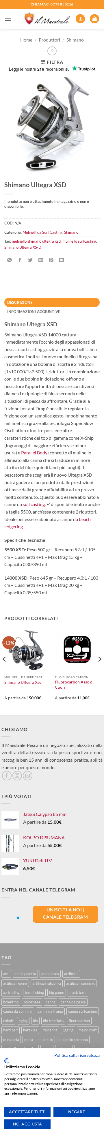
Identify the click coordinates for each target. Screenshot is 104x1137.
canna (50, 1002)
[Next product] (51, 50)
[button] (7, 19)
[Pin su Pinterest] (51, 260)
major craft (88, 1030)
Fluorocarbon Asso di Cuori (74, 685)
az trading (11, 992)
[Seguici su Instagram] (17, 775)
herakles (30, 1030)
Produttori (49, 39)
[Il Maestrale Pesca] (47, 19)
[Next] (99, 670)
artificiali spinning (80, 983)
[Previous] (4, 670)
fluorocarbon (79, 1020)
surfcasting (34, 504)
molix (28, 1039)
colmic (8, 1020)
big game (56, 992)
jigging (68, 1030)
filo (35, 1020)
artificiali (71, 973)
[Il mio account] (80, 19)
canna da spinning (17, 1011)
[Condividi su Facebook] (20, 260)
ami (6, 973)
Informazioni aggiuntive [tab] (33, 311)
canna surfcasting (82, 1011)
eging (23, 1020)
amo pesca (50, 973)
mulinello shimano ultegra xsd (36, 241)
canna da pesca (73, 1002)
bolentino (10, 1002)
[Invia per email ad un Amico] (41, 260)
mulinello (45, 1039)
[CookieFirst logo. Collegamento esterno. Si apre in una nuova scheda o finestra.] (6, 1060)
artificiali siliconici (46, 983)
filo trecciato (53, 1020)
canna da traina (50, 1011)
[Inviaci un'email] (27, 775)
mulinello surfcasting (79, 241)
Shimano (75, 39)
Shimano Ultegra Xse (22, 682)
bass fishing (34, 992)
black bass (77, 992)
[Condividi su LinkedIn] (61, 260)
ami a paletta (25, 973)
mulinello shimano (73, 1039)
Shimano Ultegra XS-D (22, 247)
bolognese (32, 1002)
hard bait (10, 1030)
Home (26, 39)
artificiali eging (15, 983)
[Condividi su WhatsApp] (9, 260)
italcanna (49, 1030)
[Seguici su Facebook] (7, 775)
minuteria (11, 1039)
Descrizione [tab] (20, 302)
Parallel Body (34, 452)
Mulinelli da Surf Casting (42, 232)
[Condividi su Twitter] (30, 260)
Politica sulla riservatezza (77, 1055)
